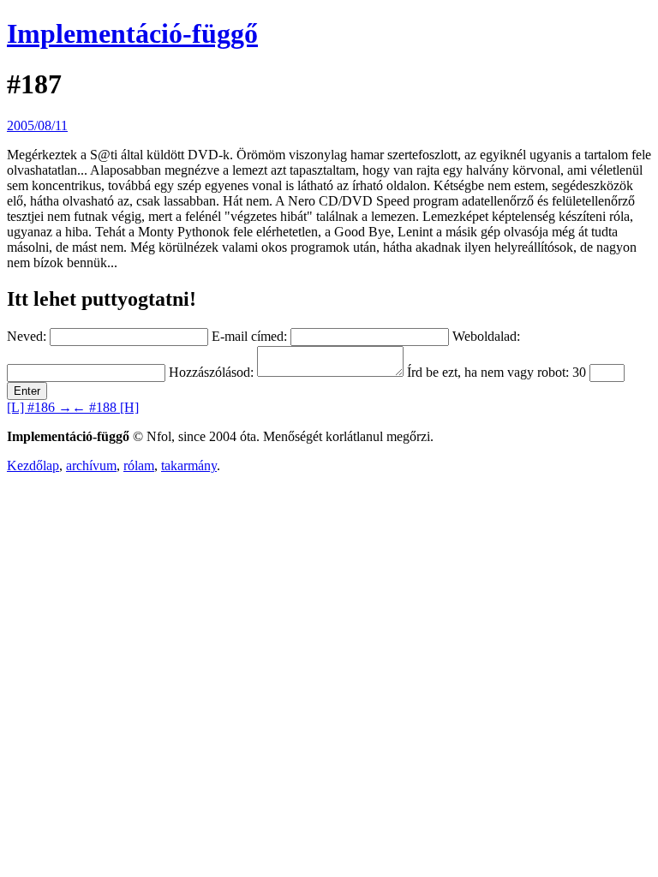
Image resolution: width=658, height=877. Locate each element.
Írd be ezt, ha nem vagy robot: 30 (496, 372)
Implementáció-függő (132, 33)
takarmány (189, 465)
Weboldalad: (486, 336)
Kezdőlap (33, 465)
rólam (138, 465)
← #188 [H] (105, 407)
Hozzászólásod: (211, 372)
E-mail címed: (249, 336)
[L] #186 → (39, 407)
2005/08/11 (37, 125)
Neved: (26, 336)
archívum (91, 465)
